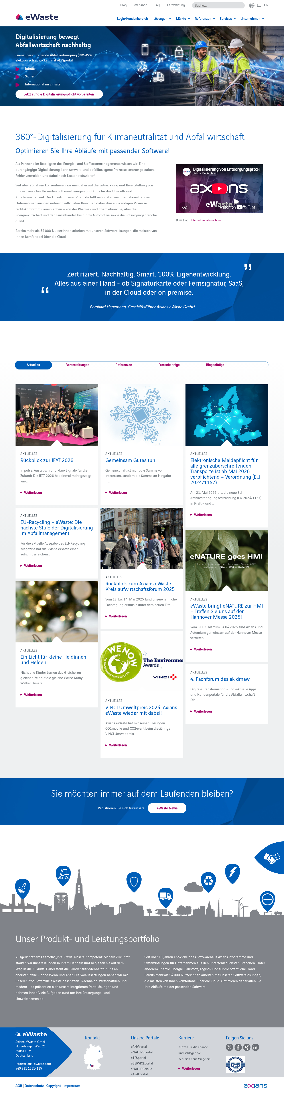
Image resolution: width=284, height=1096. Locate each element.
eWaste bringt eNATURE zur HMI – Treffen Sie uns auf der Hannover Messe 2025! (226, 611)
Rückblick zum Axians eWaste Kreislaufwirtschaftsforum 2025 (140, 585)
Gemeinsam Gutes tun (130, 459)
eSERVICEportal (142, 1063)
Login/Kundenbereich (132, 18)
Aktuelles (33, 364)
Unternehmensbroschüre (205, 220)
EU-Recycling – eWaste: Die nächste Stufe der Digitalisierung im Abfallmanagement (56, 527)
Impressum (71, 1085)
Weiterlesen (33, 492)
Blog (123, 4)
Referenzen (124, 364)
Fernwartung (176, 4)
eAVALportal (139, 1074)
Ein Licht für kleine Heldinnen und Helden (53, 659)
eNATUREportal (142, 1052)
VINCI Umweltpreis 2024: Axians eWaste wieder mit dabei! (141, 709)
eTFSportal (138, 1057)
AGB (19, 1085)
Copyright (53, 1085)
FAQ (157, 4)
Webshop (140, 4)
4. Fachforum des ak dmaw (220, 678)
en (266, 4)
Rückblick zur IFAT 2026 (46, 459)
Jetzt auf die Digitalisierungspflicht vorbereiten (59, 93)
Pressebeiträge (169, 364)
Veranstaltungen (77, 364)
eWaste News (167, 807)
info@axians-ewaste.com (33, 1063)
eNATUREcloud (141, 1068)
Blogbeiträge (215, 364)
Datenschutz (34, 1085)
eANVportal (139, 1046)
